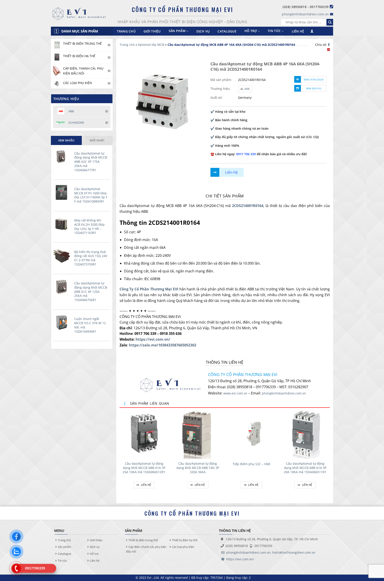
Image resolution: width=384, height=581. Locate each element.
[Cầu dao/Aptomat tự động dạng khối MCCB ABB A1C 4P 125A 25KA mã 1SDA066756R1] (62, 286)
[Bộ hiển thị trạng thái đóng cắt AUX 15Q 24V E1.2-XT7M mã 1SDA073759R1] (62, 255)
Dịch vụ (203, 31)
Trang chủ (126, 31)
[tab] (66, 140)
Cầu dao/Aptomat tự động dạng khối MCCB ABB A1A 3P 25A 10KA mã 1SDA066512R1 (144, 468)
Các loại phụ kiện (183, 547)
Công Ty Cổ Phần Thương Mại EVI (149, 289)
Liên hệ (298, 31)
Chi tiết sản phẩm (225, 196)
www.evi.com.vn (235, 393)
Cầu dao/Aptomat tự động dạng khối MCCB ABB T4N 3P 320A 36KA (197, 468)
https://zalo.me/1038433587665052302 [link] (162, 345)
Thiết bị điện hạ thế (184, 540)
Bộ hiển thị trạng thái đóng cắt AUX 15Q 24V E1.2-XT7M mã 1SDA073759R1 (90, 258)
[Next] (329, 454)
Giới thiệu (152, 31)
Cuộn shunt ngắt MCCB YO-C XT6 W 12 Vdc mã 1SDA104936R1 (90, 325)
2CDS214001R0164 (247, 205)
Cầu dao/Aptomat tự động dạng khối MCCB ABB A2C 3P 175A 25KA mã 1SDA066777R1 (90, 161)
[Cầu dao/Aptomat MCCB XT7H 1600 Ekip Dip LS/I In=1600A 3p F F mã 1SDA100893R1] (62, 192)
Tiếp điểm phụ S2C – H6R (251, 464)
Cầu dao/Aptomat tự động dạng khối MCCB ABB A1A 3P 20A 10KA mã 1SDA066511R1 (305, 468)
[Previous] (119, 454)
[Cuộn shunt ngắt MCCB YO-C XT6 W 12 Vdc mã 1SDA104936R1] (62, 322)
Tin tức (274, 31)
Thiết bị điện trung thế (143, 540)
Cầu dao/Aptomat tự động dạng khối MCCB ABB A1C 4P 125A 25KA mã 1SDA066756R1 (90, 291)
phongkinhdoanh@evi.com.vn (305, 14)
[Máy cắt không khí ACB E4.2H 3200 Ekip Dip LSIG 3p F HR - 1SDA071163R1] (62, 223)
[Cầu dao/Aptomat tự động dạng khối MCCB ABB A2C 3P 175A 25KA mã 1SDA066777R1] (62, 157)
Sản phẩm (64, 547)
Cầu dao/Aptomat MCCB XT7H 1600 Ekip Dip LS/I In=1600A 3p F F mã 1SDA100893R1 (90, 195)
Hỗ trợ (250, 31)
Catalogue (227, 31)
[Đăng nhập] (312, 31)
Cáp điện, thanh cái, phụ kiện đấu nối (146, 549)
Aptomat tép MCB (151, 44)
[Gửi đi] (329, 22)
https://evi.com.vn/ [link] (153, 339)
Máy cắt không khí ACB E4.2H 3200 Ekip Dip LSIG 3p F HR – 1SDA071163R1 (89, 226)
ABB (247, 89)
